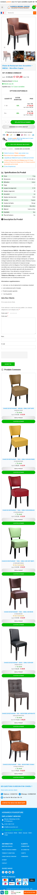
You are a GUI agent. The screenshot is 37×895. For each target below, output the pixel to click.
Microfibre (32, 206)
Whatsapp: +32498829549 (28, 794)
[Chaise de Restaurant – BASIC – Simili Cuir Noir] (18, 644)
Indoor (33, 182)
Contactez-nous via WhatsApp (13, 803)
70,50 (33, 197)
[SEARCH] (34, 12)
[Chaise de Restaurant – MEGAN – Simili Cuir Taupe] (18, 390)
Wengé (33, 203)
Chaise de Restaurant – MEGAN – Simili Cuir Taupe (18, 408)
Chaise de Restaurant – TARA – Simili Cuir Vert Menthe (18, 561)
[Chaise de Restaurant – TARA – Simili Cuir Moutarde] (18, 441)
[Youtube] (9, 872)
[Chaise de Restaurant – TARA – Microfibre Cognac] (18, 746)
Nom (2, 336)
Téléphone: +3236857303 (10, 794)
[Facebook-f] (6, 872)
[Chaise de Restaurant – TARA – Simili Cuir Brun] (18, 594)
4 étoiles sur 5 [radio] (15, 313)
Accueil (4, 149)
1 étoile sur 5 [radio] (10, 313)
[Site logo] (18, 7)
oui (34, 194)
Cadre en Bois (31, 209)
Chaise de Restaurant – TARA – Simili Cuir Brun (18, 612)
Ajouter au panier (23, 122)
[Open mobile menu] (2, 7)
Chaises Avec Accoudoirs (22, 149)
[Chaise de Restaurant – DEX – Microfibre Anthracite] (18, 695)
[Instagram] (3, 872)
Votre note (4, 313)
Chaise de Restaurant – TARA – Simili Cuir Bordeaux (18, 510)
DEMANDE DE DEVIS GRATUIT (18, 127)
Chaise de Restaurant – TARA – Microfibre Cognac (18, 764)
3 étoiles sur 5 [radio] (13, 313)
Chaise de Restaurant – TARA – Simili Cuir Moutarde (18, 459)
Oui (34, 215)
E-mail (3, 344)
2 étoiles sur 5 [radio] (12, 313)
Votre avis (4, 316)
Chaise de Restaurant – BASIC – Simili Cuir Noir (18, 662)
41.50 (33, 188)
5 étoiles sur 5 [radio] (16, 313)
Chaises (10, 149)
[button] (3, 12)
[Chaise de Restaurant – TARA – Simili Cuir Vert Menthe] (18, 543)
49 (34, 191)
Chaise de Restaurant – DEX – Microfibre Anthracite (18, 713)
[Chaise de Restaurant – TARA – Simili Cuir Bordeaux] (18, 492)
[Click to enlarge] (5, 47)
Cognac (33, 200)
